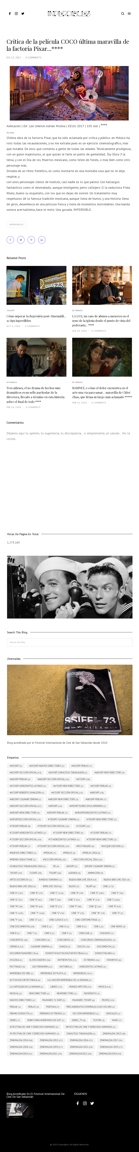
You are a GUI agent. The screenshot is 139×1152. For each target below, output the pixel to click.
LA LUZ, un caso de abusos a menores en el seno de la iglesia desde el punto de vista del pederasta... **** (101, 320)
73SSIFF (10, 310)
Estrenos (77, 310)
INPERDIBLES (16, 224)
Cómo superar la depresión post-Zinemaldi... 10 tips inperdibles (36, 318)
